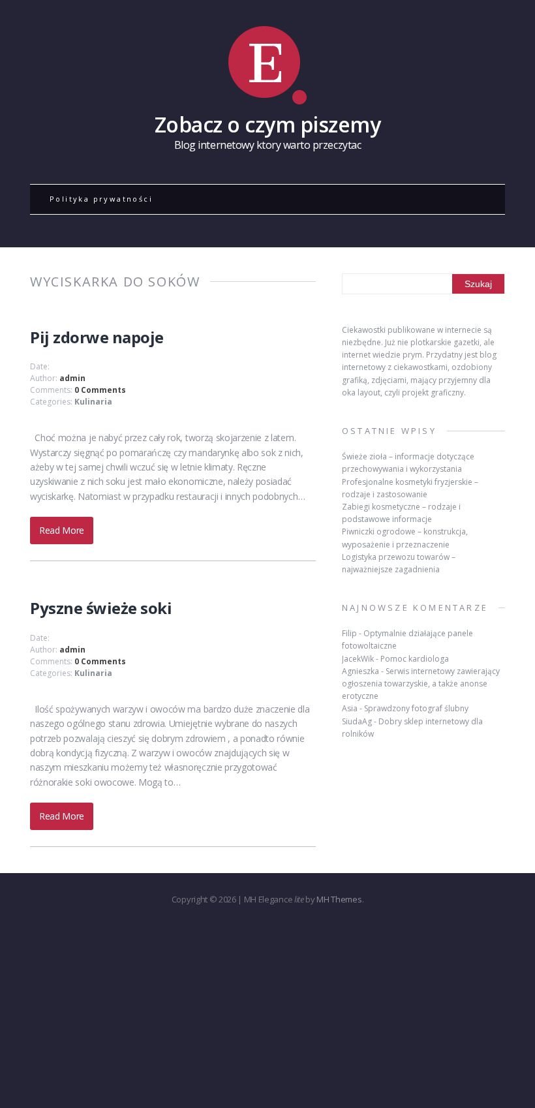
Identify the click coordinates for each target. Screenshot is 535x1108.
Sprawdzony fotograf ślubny (416, 708)
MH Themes (338, 899)
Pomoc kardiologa (414, 658)
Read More (61, 530)
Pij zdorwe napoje (97, 337)
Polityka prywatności (101, 199)
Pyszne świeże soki (101, 608)
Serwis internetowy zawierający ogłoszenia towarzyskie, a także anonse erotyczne (421, 683)
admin (72, 378)
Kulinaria (93, 401)
